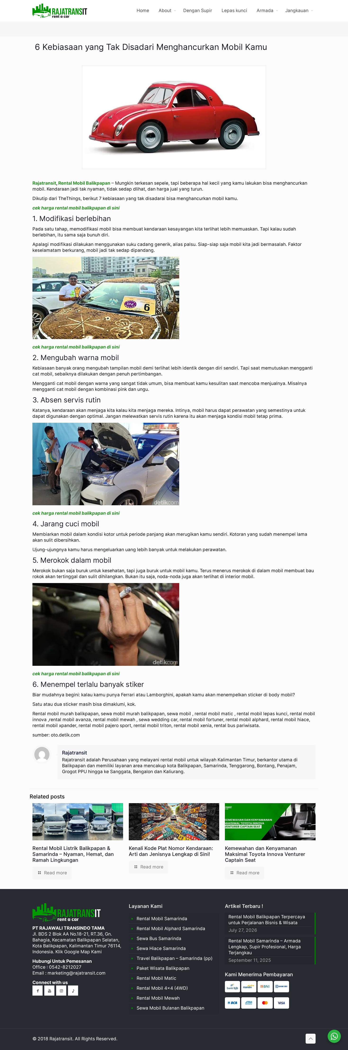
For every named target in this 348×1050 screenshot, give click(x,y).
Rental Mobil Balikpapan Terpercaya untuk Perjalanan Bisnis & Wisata (266, 919)
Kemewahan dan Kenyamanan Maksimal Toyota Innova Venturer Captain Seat (265, 854)
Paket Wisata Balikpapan (163, 968)
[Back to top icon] (311, 1039)
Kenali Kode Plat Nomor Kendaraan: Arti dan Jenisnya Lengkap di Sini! (171, 851)
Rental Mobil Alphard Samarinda (171, 928)
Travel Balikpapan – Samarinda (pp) (175, 958)
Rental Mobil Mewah (158, 998)
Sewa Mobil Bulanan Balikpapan (170, 1008)
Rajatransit (44, 183)
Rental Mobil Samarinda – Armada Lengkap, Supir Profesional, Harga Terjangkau (264, 946)
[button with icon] (37, 990)
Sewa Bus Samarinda (159, 938)
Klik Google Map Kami (78, 951)
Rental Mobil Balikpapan (84, 183)
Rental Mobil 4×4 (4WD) (162, 988)
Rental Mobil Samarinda (162, 918)
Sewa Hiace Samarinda (161, 948)
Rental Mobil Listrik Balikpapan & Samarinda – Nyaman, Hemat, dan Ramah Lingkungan (73, 854)
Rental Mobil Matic (156, 978)
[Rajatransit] (59, 10)
